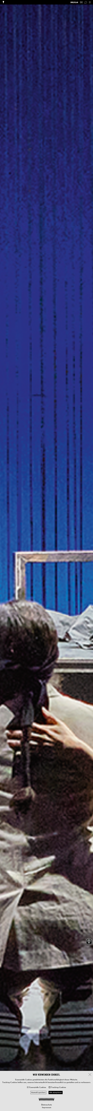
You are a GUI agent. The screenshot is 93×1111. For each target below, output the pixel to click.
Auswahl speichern (38, 1092)
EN (81, 2)
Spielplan (74, 2)
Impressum (46, 1107)
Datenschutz (46, 1104)
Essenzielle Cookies (37, 1087)
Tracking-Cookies (58, 1087)
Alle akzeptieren (55, 1092)
